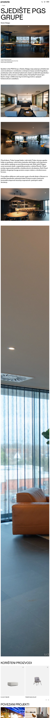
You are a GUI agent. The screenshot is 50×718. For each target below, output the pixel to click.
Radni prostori (7, 59)
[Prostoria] (5, 2)
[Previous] (46, 700)
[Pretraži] (42, 2)
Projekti (3, 5)
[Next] (48, 700)
